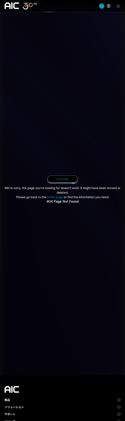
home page (55, 197)
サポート (10, 414)
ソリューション (14, 407)
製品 (7, 400)
